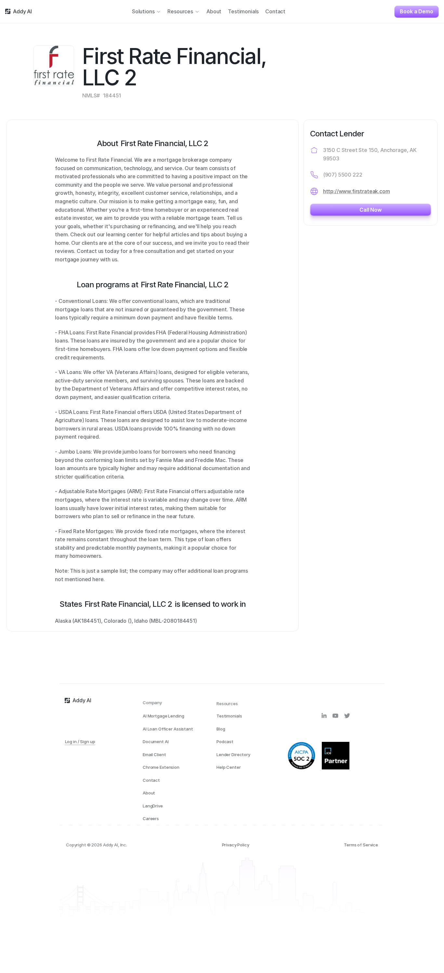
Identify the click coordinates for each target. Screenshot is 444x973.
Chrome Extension (161, 767)
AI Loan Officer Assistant (168, 728)
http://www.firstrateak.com (356, 191)
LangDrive (153, 805)
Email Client (154, 754)
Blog (220, 728)
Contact (151, 780)
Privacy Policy (235, 844)
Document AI (156, 741)
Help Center (228, 767)
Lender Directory (233, 754)
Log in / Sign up (80, 741)
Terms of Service (361, 844)
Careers (151, 818)
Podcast (224, 741)
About (149, 792)
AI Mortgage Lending (163, 715)
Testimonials (229, 715)
